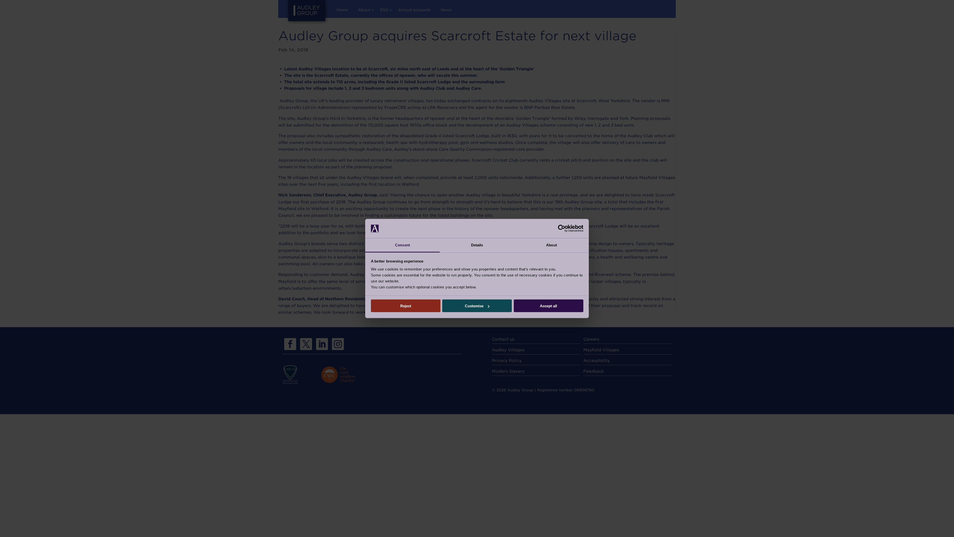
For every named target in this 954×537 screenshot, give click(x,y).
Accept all (548, 306)
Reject (405, 306)
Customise (474, 306)
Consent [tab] (402, 245)
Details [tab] (477, 245)
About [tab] (551, 245)
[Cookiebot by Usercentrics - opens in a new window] (561, 228)
